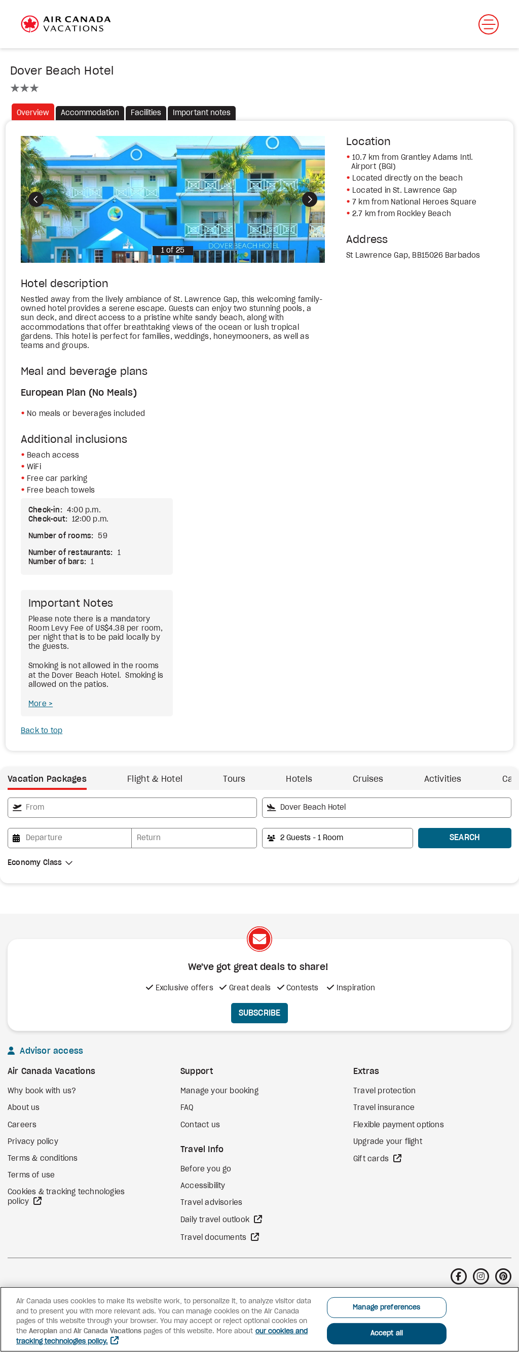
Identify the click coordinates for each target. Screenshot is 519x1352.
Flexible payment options (398, 1125)
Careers (22, 1125)
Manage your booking (219, 1091)
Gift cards (372, 1159)
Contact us (200, 1125)
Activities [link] (443, 779)
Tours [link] (234, 779)
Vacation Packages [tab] (47, 779)
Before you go (206, 1169)
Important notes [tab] (202, 113)
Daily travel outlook (215, 1220)
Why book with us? (42, 1091)
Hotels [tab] (299, 779)
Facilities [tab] (146, 113)
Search (465, 838)
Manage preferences (386, 1307)
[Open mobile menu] (488, 24)
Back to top (41, 731)
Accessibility (203, 1186)
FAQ (187, 1108)
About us (24, 1108)
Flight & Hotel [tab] (154, 779)
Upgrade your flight (387, 1142)
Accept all (386, 1333)
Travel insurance (384, 1108)
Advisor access (50, 1051)
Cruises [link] (368, 779)
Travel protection (384, 1091)
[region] (259, 1319)
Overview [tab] (33, 113)
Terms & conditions (43, 1158)
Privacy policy (33, 1142)
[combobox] (132, 808)
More (38, 704)
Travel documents (214, 1237)
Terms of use (31, 1175)
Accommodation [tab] (90, 113)
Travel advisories (211, 1202)
